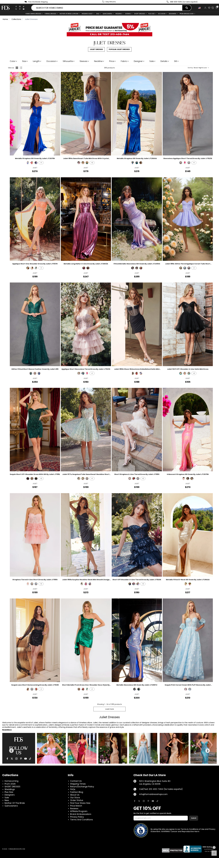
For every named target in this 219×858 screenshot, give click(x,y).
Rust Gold (136, 268)
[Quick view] (57, 75)
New (7, 800)
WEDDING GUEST (87, 14)
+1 (41, 163)
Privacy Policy (77, 816)
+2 (92, 163)
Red (32, 162)
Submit (193, 818)
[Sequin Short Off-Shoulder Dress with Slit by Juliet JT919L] (35, 429)
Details (163, 61)
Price (111, 61)
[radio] (17, 68)
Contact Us (76, 781)
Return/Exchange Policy (82, 786)
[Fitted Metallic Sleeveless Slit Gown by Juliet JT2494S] (137, 219)
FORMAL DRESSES (50, 14)
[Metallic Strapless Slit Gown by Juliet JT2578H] (35, 113)
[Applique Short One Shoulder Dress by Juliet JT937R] (35, 219)
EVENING (128, 14)
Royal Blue (27, 162)
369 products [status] (109, 68)
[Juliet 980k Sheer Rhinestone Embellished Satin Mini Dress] (137, 324)
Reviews (74, 808)
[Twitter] (16, 9)
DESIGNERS (172, 14)
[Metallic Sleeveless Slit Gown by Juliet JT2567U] (137, 640)
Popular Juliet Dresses (119, 49)
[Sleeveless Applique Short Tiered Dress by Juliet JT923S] (188, 113)
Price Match (76, 805)
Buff (180, 162)
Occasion (51, 61)
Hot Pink (183, 478)
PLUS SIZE (151, 14)
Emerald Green (87, 162)
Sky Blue (189, 689)
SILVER (188, 373)
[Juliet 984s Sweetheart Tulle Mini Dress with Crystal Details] (86, 113)
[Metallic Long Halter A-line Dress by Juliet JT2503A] (86, 219)
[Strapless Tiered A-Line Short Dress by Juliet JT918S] (35, 535)
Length (36, 61)
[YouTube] (25, 758)
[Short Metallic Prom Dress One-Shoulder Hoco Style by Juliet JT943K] (86, 640)
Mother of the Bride (15, 803)
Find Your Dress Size (80, 803)
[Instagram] (20, 6)
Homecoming (11, 781)
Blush (78, 162)
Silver (191, 478)
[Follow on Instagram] (144, 801)
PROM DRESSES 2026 (186, 14)
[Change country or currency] (200, 8)
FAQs (72, 789)
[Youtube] (23, 9)
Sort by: (197, 68)
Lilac (180, 268)
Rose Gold (34, 373)
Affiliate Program (78, 811)
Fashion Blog (76, 792)
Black (32, 268)
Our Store (75, 797)
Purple (36, 162)
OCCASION (161, 14)
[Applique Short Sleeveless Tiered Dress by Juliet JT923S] (86, 324)
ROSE (184, 373)
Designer (138, 61)
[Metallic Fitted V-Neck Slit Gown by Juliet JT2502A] (188, 535)
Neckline (98, 61)
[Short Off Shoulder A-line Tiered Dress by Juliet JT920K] (137, 535)
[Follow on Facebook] (134, 801)
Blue (134, 689)
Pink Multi (185, 689)
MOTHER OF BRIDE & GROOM (69, 14)
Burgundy (83, 689)
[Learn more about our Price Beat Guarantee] (109, 29)
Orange (27, 268)
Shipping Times (78, 783)
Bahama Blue (184, 268)
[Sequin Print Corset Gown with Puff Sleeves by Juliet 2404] (188, 640)
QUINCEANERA (107, 14)
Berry (83, 268)
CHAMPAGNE (180, 373)
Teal (136, 162)
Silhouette (68, 61)
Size (24, 61)
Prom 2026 (10, 783)
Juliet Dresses (96, 49)
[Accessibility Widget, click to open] (214, 847)
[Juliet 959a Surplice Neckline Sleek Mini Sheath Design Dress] (86, 535)
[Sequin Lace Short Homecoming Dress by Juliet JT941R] (35, 640)
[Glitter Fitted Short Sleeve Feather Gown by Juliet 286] (35, 324)
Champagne (83, 162)
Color (12, 61)
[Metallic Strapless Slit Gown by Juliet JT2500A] (137, 113)
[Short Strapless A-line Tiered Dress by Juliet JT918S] (137, 429)
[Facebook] (16, 6)
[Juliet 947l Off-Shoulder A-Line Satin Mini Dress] (188, 324)
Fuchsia (184, 162)
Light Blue (188, 162)
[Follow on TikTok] (157, 801)
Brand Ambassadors (80, 814)
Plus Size (9, 792)
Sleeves (83, 61)
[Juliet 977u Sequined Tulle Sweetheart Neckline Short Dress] (86, 429)
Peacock (187, 478)
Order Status (76, 800)
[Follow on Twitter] (139, 801)
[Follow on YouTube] (153, 801)
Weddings (10, 789)
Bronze (88, 268)
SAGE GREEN (83, 478)
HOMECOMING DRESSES (33, 14)
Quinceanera (11, 805)
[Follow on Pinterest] (148, 801)
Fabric (124, 61)
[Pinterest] (20, 9)
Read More (7, 730)
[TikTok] (23, 6)
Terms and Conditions (81, 819)
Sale (97, 14)
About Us (74, 794)
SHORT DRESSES (139, 14)
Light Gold (140, 162)
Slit (175, 61)
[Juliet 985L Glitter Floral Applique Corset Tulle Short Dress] (188, 219)
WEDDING (118, 14)
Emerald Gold (36, 268)
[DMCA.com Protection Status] (172, 850)
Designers (10, 794)
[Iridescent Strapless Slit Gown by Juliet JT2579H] (188, 429)
